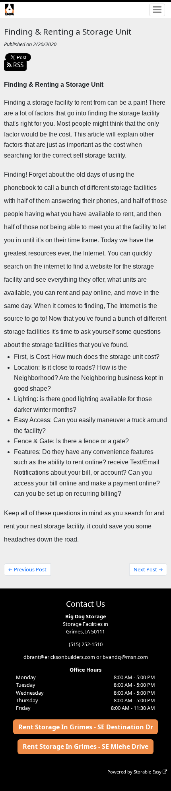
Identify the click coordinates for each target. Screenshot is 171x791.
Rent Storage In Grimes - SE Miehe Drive (85, 746)
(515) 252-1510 (86, 644)
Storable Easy (148, 772)
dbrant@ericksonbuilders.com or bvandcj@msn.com (85, 656)
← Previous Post (27, 569)
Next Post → (148, 569)
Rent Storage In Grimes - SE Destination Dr (85, 727)
